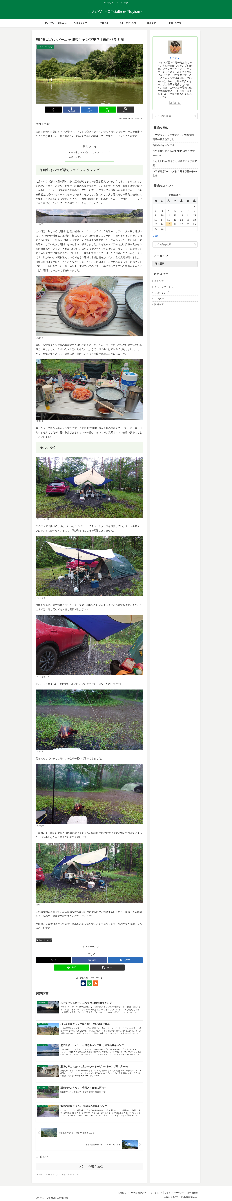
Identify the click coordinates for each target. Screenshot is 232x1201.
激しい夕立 (76, 157)
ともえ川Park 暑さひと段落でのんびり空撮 (175, 163)
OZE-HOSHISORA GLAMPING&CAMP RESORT (174, 153)
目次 (85, 146)
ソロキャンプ (156, 1193)
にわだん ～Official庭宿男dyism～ (133, 1193)
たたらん (175, 58)
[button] (125, 110)
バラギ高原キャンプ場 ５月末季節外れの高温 (175, 173)
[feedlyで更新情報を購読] (89, 983)
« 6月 (155, 236)
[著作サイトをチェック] (83, 983)
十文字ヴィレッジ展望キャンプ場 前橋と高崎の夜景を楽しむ (175, 137)
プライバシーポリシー (174, 1193)
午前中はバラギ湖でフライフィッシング (90, 152)
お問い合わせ (192, 1193)
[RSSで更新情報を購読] (95, 983)
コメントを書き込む (89, 1166)
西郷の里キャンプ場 (163, 145)
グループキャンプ (45, 940)
